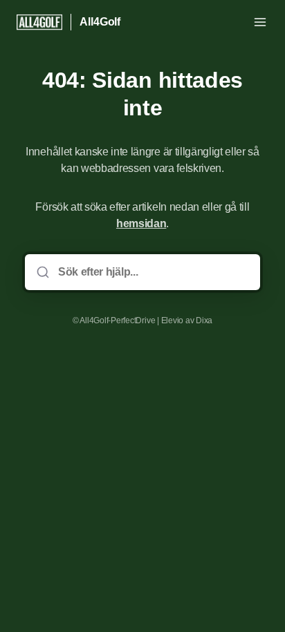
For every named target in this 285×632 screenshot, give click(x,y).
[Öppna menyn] (260, 22)
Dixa (204, 320)
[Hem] (39, 22)
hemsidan (141, 223)
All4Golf (100, 22)
